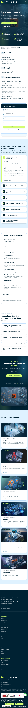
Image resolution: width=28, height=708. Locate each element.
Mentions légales (4, 660)
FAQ (2, 655)
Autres (2, 618)
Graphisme (3, 624)
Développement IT (4, 620)
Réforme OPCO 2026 (5, 649)
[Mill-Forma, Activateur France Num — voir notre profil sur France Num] (20, 695)
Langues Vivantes (4, 627)
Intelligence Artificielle (5, 625)
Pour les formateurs (5, 647)
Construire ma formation (10, 23)
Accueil (2, 47)
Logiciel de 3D (4, 9)
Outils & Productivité (5, 635)
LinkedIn (4, 686)
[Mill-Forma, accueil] (9, 2)
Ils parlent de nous (4, 646)
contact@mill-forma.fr (7, 684)
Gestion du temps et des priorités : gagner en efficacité (11, 605)
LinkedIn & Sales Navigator (6, 599)
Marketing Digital (4, 633)
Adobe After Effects (5, 610)
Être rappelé (7, 26)
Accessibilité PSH (4, 668)
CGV (2, 662)
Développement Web (5, 622)
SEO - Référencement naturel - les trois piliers (10, 601)
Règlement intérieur (5, 664)
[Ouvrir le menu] (26, 2)
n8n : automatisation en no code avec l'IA (9, 596)
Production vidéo (4, 636)
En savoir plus (6, 301)
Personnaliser (6, 706)
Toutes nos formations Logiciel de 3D (8, 419)
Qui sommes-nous (4, 644)
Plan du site (3, 666)
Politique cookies (4, 669)
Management (3, 631)
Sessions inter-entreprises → (7, 613)
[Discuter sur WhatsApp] (25, 694)
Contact (2, 653)
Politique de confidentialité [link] (19, 706)
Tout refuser (19, 704)
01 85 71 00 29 (5, 682)
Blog (2, 651)
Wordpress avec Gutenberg (6, 603)
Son (2, 638)
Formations (7, 47)
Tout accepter (10, 704)
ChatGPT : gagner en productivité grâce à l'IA (9, 597)
